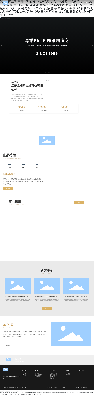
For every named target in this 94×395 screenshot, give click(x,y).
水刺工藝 (47, 247)
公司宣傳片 (47, 125)
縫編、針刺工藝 (47, 221)
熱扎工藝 (78, 247)
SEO (26, 387)
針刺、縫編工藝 (78, 221)
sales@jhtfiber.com (19, 361)
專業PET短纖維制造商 (47, 40)
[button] (44, 72)
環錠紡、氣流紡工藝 (15, 221)
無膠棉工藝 (16, 247)
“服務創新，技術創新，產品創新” (47, 130)
